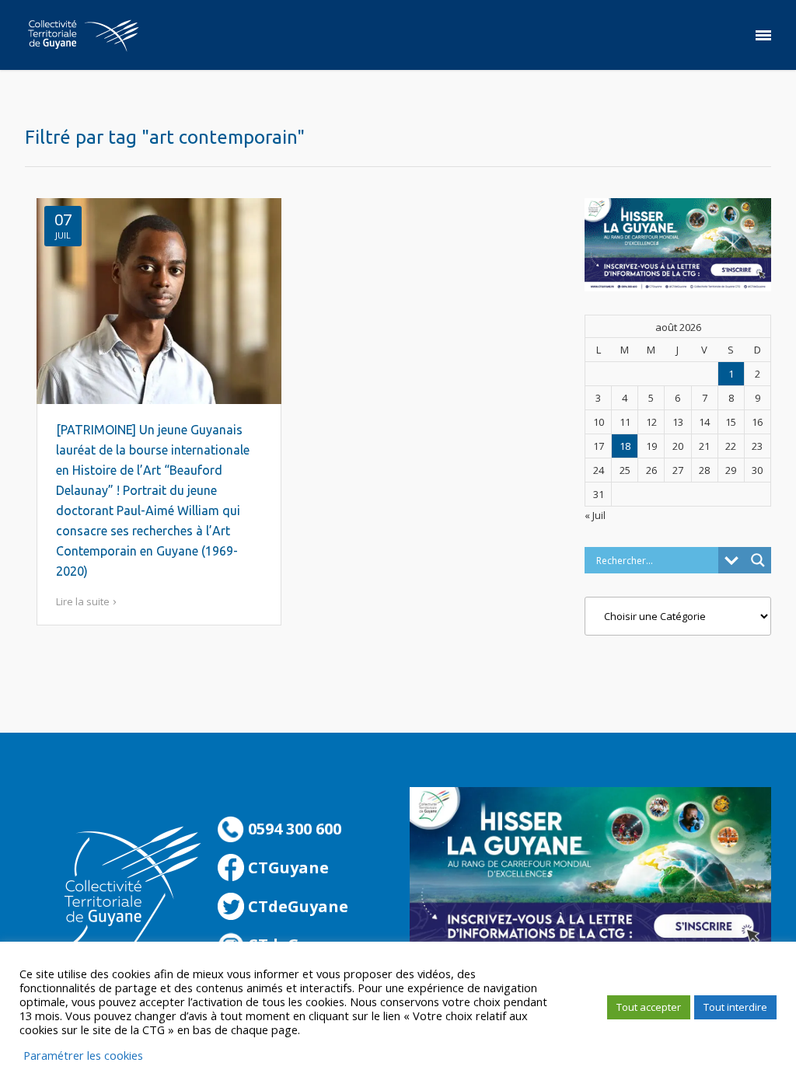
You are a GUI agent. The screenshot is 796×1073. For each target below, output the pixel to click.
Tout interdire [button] (735, 1007)
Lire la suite (83, 601)
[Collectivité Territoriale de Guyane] (83, 35)
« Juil (595, 515)
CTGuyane (286, 867)
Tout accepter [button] (648, 1007)
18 (625, 446)
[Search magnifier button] (758, 560)
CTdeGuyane (296, 906)
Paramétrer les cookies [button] (83, 1055)
